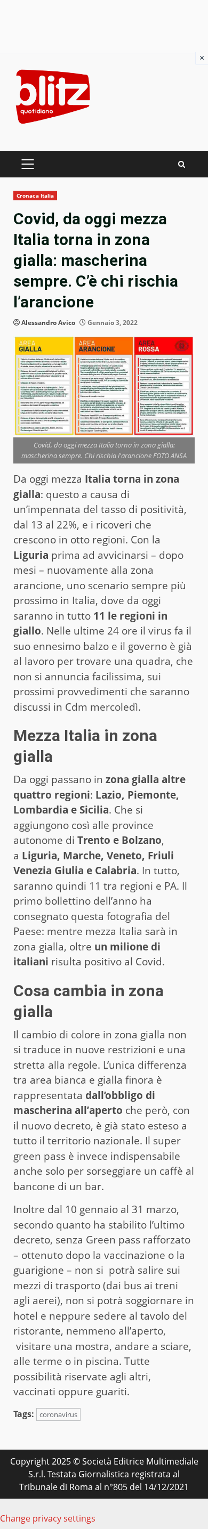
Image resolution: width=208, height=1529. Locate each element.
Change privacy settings (47, 1518)
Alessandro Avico (48, 322)
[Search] (181, 164)
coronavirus (58, 1414)
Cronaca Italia (35, 195)
